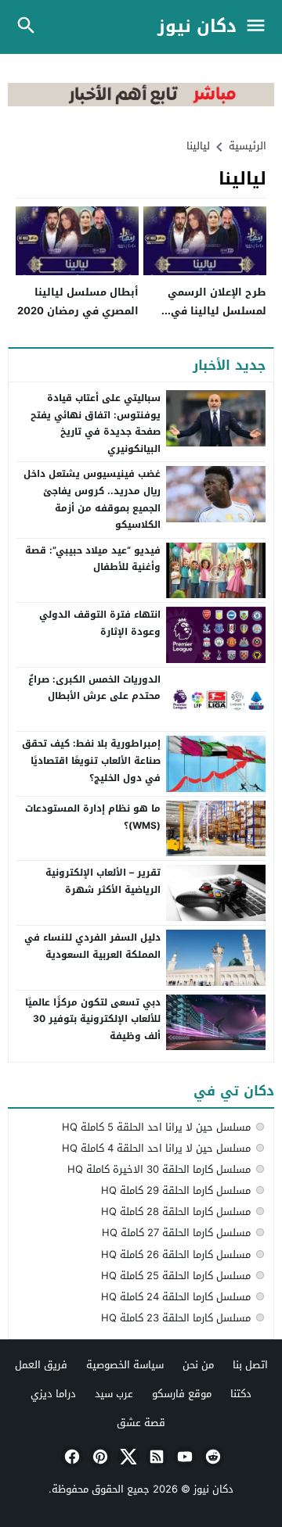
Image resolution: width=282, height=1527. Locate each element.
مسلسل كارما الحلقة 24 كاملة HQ (176, 1297)
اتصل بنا (250, 1365)
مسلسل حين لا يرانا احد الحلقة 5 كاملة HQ (156, 1127)
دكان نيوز (197, 27)
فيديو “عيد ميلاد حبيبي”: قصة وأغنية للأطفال (93, 559)
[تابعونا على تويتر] (126, 1457)
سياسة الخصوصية (125, 1365)
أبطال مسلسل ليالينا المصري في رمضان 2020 (78, 301)
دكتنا (240, 1393)
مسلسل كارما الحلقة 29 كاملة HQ (176, 1190)
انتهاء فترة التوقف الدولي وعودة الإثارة (100, 623)
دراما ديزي (53, 1393)
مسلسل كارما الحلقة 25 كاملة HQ (176, 1275)
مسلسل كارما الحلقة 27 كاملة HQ (176, 1232)
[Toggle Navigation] (259, 27)
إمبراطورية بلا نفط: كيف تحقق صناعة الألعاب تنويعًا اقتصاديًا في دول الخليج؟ (91, 760)
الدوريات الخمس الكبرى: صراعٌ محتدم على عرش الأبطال (94, 688)
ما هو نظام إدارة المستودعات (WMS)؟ (93, 817)
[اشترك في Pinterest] (98, 1457)
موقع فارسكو (182, 1393)
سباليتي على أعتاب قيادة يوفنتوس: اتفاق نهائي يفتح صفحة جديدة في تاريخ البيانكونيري (96, 423)
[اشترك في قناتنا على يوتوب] (183, 1457)
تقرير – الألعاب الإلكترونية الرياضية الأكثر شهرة (103, 881)
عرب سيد (114, 1393)
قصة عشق (141, 1422)
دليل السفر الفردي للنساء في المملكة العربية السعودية (92, 946)
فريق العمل (41, 1365)
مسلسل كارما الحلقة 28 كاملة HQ (176, 1211)
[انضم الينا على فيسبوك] (70, 1457)
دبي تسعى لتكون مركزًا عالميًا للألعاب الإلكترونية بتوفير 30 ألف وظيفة (93, 1019)
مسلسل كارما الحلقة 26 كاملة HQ (176, 1254)
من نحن (198, 1365)
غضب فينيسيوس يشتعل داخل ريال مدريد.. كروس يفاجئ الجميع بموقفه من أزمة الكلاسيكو (92, 499)
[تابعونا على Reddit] (211, 1457)
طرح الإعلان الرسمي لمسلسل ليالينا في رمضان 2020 (217, 310)
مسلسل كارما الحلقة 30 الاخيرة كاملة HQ (159, 1169)
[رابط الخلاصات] (155, 1457)
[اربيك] (141, 103)
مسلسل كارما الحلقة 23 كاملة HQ (176, 1318)
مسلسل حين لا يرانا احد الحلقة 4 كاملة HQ (156, 1148)
